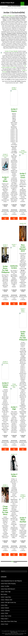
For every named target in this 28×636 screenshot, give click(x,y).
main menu (26, 4)
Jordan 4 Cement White (5, 385)
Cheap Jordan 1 (4, 618)
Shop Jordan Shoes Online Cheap (9, 621)
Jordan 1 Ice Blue (5, 586)
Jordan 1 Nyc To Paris (6, 616)
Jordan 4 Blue (4, 605)
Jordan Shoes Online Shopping (8, 583)
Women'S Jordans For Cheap (7, 7)
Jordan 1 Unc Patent (16, 631)
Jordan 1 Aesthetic (5, 610)
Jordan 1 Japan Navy (6, 597)
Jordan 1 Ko (4, 633)
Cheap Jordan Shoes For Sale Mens (5, 510)
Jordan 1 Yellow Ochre (22, 310)
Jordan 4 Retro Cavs (22, 7)
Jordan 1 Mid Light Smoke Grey (8, 602)
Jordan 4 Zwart (4, 624)
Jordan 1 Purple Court (9, 15)
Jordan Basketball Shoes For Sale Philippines (11, 580)
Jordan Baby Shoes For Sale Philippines (23, 336)
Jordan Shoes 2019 (11, 633)
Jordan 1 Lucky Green (23, 175)
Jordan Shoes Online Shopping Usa (16, 634)
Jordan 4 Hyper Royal (7, 2)
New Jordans (4, 594)
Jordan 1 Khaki (4, 613)
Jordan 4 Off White (5, 179)
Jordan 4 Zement (5, 608)
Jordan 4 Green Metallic (11, 51)
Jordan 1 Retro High (5, 591)
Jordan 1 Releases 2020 (6, 599)
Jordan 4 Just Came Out (5, 156)
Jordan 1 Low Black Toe (23, 496)
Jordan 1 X (14, 454)
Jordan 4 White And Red (23, 520)
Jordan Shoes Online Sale (22, 152)
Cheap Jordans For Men (14, 386)
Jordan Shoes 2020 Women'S (8, 589)
